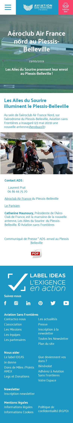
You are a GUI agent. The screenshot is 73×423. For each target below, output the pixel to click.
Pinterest (40, 303)
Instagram (16, 303)
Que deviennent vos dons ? (52, 358)
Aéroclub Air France (18, 198)
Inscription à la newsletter (48, 331)
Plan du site (46, 343)
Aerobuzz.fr (37, 127)
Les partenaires (15, 339)
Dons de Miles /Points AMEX (19, 369)
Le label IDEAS (14, 357)
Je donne (10, 362)
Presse (43, 324)
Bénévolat (45, 366)
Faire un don (65, 10)
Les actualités (47, 319)
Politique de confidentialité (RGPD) (53, 408)
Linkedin (28, 303)
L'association (13, 324)
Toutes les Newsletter (53, 338)
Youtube (66, 303)
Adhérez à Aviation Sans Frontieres (51, 373)
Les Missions (13, 329)
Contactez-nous (15, 319)
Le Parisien (12, 206)
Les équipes (12, 334)
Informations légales (18, 406)
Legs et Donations (16, 376)
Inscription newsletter (19, 393)
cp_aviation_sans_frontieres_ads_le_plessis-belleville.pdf (36, 253)
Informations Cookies (19, 412)
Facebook (5, 303)
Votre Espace (47, 380)
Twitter (53, 303)
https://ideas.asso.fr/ (36, 282)
